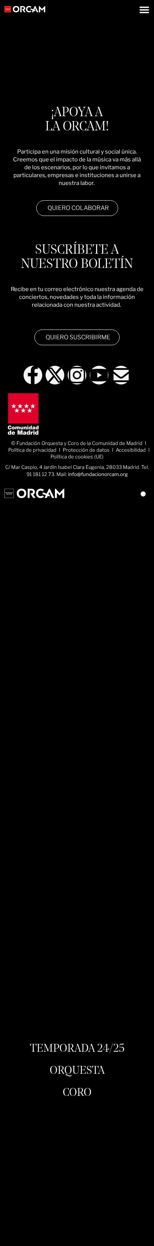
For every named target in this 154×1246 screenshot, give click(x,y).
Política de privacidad (32, 450)
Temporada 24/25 (77, 1048)
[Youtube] (99, 375)
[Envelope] (121, 375)
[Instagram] (77, 375)
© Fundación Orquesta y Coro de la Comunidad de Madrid (76, 443)
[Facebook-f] (33, 375)
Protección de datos (86, 450)
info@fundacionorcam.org (98, 474)
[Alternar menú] (144, 9)
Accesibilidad (131, 450)
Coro (77, 1092)
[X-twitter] (55, 375)
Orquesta (77, 1070)
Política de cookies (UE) (77, 457)
